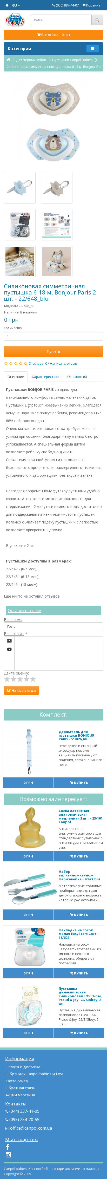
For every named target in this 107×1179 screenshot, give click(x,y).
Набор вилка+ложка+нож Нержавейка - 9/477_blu (79, 875)
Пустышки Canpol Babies (72, 59)
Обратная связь (20, 1087)
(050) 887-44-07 (67, 5)
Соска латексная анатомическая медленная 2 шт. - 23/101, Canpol (81, 816)
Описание (16, 376)
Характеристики (45, 376)
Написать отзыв (63, 363)
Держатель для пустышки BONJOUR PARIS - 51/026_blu (76, 735)
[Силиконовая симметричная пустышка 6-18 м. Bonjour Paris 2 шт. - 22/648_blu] (53, 122)
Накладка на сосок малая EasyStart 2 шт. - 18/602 (79, 934)
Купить (53, 351)
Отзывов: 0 (38, 363)
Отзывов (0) (77, 376)
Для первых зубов (31, 59)
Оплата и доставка (22, 1066)
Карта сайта (16, 1080)
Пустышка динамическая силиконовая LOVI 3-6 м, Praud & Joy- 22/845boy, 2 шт (80, 996)
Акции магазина (20, 1094)
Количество (13, 328)
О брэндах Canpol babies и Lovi (34, 1073)
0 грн (28, 782)
